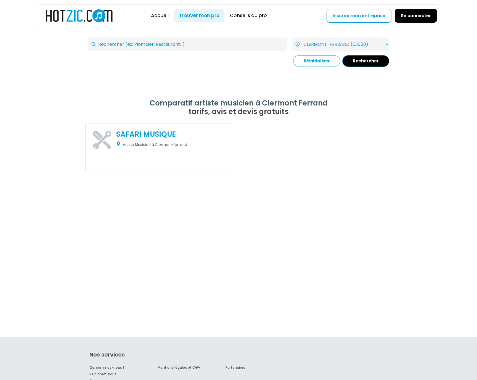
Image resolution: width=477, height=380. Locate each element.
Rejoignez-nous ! (103, 374)
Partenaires (235, 367)
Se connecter (416, 15)
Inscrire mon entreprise (359, 15)
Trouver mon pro (199, 15)
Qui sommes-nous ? (107, 367)
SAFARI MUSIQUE (146, 134)
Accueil (160, 15)
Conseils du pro (248, 15)
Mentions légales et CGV (179, 367)
